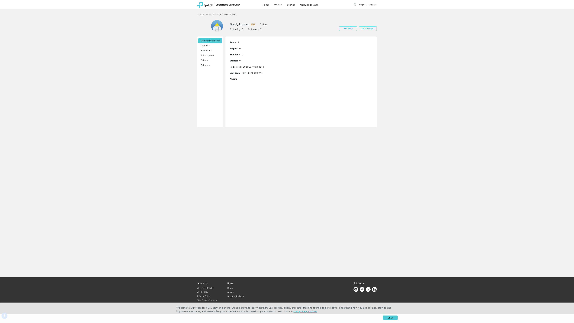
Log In (362, 5)
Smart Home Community (207, 14)
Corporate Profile (205, 288)
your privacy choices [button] (305, 311)
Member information (210, 40)
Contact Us (202, 292)
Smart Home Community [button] (228, 4)
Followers (205, 65)
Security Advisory (235, 296)
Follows (204, 60)
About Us (202, 283)
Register (373, 5)
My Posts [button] (205, 45)
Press (230, 283)
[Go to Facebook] (362, 289)
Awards (230, 292)
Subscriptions (207, 55)
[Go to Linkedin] (374, 289)
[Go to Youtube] (356, 289)
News (230, 288)
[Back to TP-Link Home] (205, 4)
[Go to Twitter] (368, 289)
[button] (265, 4)
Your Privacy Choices (207, 300)
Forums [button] (278, 4)
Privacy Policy (203, 296)
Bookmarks (206, 50)
